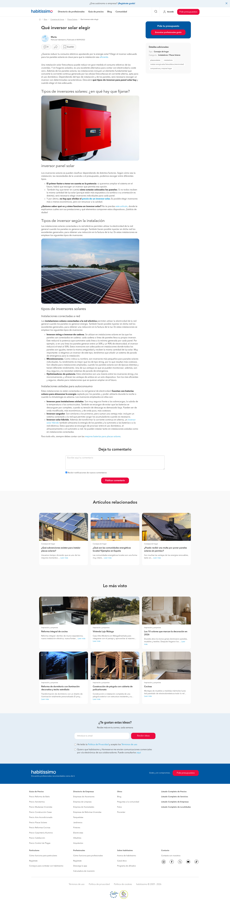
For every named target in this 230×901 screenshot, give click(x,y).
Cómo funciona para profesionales (88, 856)
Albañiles (77, 838)
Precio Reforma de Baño (39, 797)
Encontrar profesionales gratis (168, 32)
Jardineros (77, 823)
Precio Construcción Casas (40, 812)
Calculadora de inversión (84, 871)
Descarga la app (80, 866)
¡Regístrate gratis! (126, 4)
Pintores (76, 828)
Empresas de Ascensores (83, 797)
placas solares (155, 60)
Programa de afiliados (126, 866)
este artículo (122, 206)
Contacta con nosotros (170, 856)
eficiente (104, 57)
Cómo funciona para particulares (43, 856)
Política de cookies (123, 884)
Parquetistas (78, 817)
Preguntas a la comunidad (128, 802)
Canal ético (122, 861)
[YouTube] (188, 861)
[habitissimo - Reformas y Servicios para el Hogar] (42, 11)
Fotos (119, 807)
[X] (180, 861)
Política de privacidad (99, 884)
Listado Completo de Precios (173, 792)
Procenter (121, 812)
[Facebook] (171, 861)
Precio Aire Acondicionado (40, 817)
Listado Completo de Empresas (175, 802)
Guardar (70, 47)
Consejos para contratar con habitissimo (46, 866)
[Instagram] (163, 861)
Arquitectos (78, 843)
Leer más (64, 558)
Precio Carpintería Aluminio (41, 833)
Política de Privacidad (98, 745)
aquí (139, 753)
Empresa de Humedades (83, 807)
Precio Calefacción (37, 838)
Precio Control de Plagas (39, 843)
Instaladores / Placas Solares (169, 55)
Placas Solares (72, 19)
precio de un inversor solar (96, 199)
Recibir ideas (143, 736)
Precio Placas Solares (38, 823)
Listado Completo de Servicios (174, 797)
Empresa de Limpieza (82, 802)
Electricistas (78, 833)
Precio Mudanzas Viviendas (40, 807)
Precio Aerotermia (37, 802)
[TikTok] (196, 861)
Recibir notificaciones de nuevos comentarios (87, 473)
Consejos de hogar (57, 19)
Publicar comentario (115, 481)
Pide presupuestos (188, 12)
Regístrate (33, 861)
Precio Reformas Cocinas (39, 828)
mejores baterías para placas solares (102, 437)
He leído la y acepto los (107, 745)
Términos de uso (129, 745)
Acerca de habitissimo (126, 856)
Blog (45, 19)
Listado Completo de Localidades (176, 807)
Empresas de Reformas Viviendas (87, 812)
